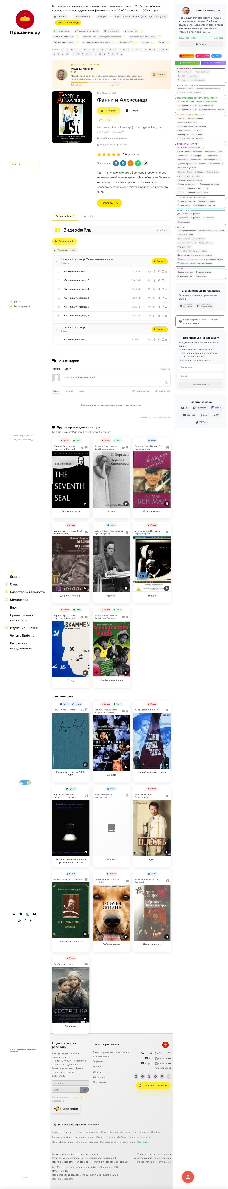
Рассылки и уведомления (21, 645)
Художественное (184, 276)
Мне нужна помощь (156, 1085)
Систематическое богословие (189, 151)
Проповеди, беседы (213, 151)
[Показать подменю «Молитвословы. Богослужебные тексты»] (124, 36)
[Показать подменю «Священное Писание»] (77, 36)
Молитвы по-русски (185, 101)
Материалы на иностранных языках (192, 192)
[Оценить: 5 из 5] (118, 154)
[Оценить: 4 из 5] (113, 154)
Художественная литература (96, 42)
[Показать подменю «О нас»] (6, 584)
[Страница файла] (163, 271)
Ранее (81, 390)
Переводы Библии (185, 89)
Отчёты (97, 1072)
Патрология (212, 155)
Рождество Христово (62, 1132)
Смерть (100, 1137)
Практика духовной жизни (188, 147)
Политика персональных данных (110, 1161)
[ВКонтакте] (14, 914)
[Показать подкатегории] (223, 89)
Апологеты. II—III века (187, 122)
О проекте (82, 1161)
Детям (162, 42)
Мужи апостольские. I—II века (190, 118)
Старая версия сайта (23, 435)
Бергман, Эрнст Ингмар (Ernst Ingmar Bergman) (130, 127)
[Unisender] (66, 1108)
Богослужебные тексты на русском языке (195, 105)
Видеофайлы (65, 216)
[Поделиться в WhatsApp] (138, 163)
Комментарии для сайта (155, 417)
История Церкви (211, 159)
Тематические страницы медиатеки (78, 1124)
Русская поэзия (183, 205)
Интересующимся (184, 72)
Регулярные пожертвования (68, 1158)
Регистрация (22, 306)
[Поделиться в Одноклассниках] (131, 163)
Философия (196, 155)
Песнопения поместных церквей (191, 239)
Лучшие (69, 390)
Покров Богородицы (62, 1141)
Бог (135, 1132)
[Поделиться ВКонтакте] (116, 163)
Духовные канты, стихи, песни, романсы (194, 255)
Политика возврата (63, 1161)
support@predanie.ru (158, 1065)
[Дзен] (25, 921)
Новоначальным (202, 72)
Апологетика (182, 155)
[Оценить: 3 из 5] (109, 154)
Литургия (125, 1132)
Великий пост (92, 1132)
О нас (14, 584)
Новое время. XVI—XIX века (189, 134)
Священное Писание (63, 36)
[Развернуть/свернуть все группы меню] (12, 572)
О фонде (98, 1061)
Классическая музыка (186, 243)
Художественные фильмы (188, 218)
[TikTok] (19, 921)
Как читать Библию (116, 1137)
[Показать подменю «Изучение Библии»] (6, 627)
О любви (155, 1132)
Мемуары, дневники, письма (189, 180)
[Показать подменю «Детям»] (168, 42)
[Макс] (28, 914)
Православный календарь (22, 617)
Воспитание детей (84, 1137)
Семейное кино (183, 222)
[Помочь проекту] (188, 1177)
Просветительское (185, 272)
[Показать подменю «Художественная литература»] (113, 42)
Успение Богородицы (87, 1141)
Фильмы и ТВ (126, 42)
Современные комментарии (189, 93)
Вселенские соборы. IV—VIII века (191, 126)
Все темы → (143, 1141)
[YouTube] (35, 914)
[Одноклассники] (31, 921)
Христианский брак (62, 1137)
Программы (99, 1082)
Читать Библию (22, 635)
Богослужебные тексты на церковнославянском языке (200, 109)
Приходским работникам (188, 76)
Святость (144, 1132)
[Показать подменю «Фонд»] (6, 591)
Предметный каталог (63, 42)
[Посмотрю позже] (85, 440)
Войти (17, 301)
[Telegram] (21, 914)
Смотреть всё (66, 241)
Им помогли (99, 1077)
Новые (56, 390)
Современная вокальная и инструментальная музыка (200, 259)
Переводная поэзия (206, 201)
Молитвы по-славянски (207, 101)
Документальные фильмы (188, 214)
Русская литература (186, 201)
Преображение (108, 1141)
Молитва (113, 1132)
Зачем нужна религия (140, 1137)
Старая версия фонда (23, 439)
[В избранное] (100, 120)
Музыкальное (201, 276)
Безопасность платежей (100, 1158)
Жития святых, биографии (188, 176)
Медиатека (19, 600)
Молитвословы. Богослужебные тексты (102, 36)
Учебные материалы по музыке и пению (194, 263)
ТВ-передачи (208, 218)
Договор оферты (88, 1154)
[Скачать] (166, 271)
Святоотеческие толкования (208, 89)
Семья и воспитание (185, 184)
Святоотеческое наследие (142, 36)
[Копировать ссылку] (145, 163)
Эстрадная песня (184, 247)
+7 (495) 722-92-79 (158, 1053)
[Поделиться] (159, 271)
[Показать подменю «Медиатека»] (6, 599)
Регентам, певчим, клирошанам (190, 80)
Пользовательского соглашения (153, 1161)
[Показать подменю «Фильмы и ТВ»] (136, 42)
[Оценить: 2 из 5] (104, 154)
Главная (16, 576)
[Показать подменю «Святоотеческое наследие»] (159, 36)
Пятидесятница (127, 1141)
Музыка (145, 42)
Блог (13, 607)
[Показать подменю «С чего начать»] (141, 31)
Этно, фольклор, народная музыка (192, 251)
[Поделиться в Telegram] (123, 163)
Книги (87, 216)
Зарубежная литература (204, 205)
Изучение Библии (24, 628)
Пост (103, 1132)
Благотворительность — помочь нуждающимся (111, 1054)
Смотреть (111, 110)
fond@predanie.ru (160, 1058)
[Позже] (108, 120)
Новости (97, 1066)
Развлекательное (203, 272)
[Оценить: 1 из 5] (99, 154)
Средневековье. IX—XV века (189, 130)
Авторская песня (206, 243)
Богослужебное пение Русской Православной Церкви (200, 230)
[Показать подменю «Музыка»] (152, 42)
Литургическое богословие (189, 159)
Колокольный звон (185, 234)
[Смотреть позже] (154, 271)
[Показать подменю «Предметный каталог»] (77, 42)
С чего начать (131, 31)
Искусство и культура (186, 167)
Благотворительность (27, 592)
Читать (135, 110)
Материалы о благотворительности (192, 188)
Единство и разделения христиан (191, 163)
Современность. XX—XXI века (190, 139)
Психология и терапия (209, 184)
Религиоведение (216, 163)
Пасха (79, 1132)
